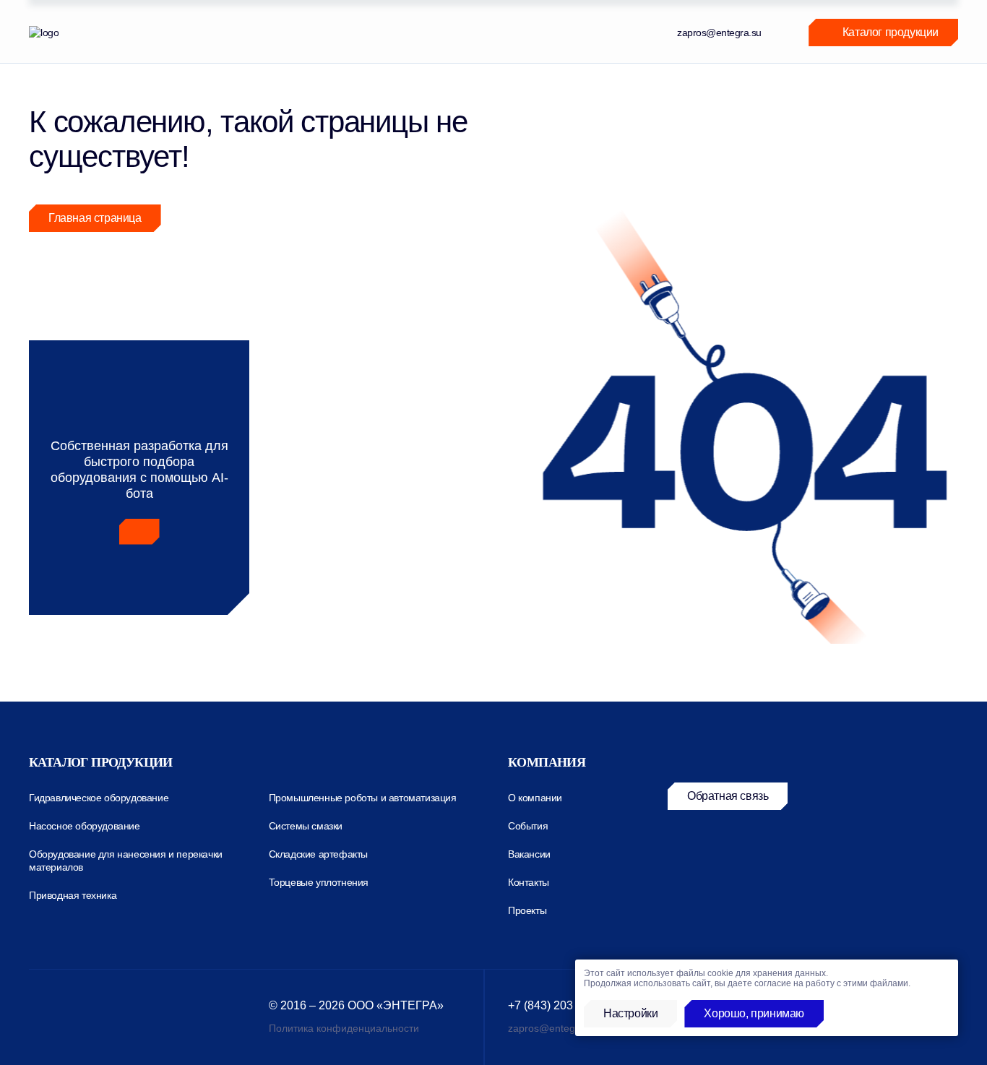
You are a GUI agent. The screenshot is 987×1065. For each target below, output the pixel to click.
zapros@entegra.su (719, 32)
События (528, 826)
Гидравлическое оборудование (98, 797)
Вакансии (529, 854)
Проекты (527, 910)
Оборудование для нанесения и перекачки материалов (126, 860)
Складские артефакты (318, 854)
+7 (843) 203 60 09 (556, 1005)
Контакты (528, 882)
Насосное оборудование (84, 826)
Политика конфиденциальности (344, 1028)
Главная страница (95, 218)
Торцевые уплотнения (318, 882)
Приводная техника (72, 895)
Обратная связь (727, 796)
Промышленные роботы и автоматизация (363, 797)
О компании (535, 797)
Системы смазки (305, 826)
